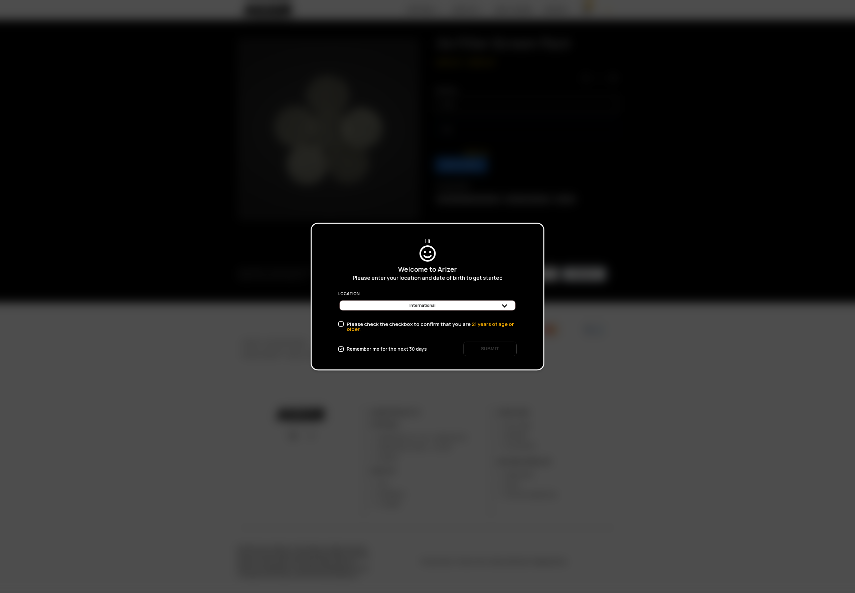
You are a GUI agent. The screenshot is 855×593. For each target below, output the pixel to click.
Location (349, 294)
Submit (490, 348)
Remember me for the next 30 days (387, 349)
